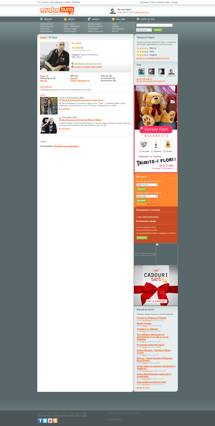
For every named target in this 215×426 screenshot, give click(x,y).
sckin (144, 355)
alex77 (144, 331)
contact (83, 415)
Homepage (144, 2)
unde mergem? (46, 31)
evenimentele (144, 233)
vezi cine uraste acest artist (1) (152, 81)
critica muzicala (46, 26)
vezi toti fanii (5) (145, 79)
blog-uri (115, 31)
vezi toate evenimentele (148, 217)
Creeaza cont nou (141, 12)
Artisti (67, 2)
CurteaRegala (146, 320)
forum (114, 24)
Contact (174, 2)
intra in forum (144, 387)
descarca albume (95, 26)
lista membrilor (118, 29)
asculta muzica (94, 24)
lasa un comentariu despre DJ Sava (154, 58)
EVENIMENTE (46, 87)
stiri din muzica (46, 24)
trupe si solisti (70, 24)
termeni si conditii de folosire (64, 415)
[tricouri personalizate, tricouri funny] (167, 265)
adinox (161, 75)
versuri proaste (70, 31)
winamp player (152, 204)
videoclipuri (74, 26)
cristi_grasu (142, 75)
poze (66, 26)
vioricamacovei (147, 371)
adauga (163, 233)
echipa (77, 415)
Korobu (144, 347)
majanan (145, 326)
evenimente (45, 29)
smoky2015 (146, 379)
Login (120, 12)
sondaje (115, 26)
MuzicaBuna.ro (56, 2)
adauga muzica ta (95, 31)
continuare (65, 109)
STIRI (42, 95)
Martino (145, 363)
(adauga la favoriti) (87, 63)
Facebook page (163, 2)
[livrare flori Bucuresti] (156, 172)
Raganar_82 (171, 75)
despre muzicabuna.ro (44, 415)
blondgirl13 (152, 75)
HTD (85, 413)
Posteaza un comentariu (66, 146)
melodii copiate (70, 29)
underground (93, 29)
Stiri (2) (43, 80)
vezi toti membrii (114, 419)
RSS (153, 2)
